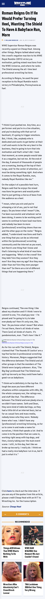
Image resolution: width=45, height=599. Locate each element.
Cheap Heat (15, 506)
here (9, 491)
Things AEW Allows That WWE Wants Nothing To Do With (11, 552)
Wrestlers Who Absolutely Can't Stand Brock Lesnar (11, 588)
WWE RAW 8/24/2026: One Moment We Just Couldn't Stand (32, 552)
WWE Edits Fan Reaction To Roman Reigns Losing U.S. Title (17, 342)
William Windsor (12, 40)
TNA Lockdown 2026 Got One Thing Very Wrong (33, 587)
